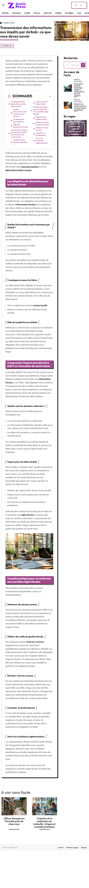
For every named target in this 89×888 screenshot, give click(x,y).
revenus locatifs (40, 305)
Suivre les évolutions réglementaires (42, 140)
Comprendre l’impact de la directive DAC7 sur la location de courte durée (19, 133)
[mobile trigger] (4, 5)
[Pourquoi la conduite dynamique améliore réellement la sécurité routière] (68, 88)
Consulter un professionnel (41, 134)
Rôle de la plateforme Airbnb (20, 126)
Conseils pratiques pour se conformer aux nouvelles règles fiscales (41, 110)
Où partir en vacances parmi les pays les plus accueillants (80, 107)
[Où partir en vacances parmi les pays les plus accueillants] (68, 105)
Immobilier (7, 46)
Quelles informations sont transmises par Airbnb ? (20, 112)
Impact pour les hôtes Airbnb (42, 103)
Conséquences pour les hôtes (18, 120)
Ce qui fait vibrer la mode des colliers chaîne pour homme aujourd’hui (75, 129)
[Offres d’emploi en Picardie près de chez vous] (14, 806)
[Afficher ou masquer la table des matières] (41, 96)
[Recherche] (76, 5)
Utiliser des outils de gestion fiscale (42, 123)
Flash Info (77, 100)
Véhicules (77, 79)
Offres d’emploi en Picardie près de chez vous (14, 821)
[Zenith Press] (16, 5)
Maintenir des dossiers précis (41, 118)
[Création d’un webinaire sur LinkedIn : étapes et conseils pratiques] (44, 806)
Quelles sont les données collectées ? (20, 142)
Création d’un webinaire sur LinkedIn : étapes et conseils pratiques (44, 822)
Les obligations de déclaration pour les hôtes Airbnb (18, 104)
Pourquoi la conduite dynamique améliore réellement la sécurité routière (79, 90)
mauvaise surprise (29, 166)
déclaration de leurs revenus (18, 170)
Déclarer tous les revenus (42, 129)
